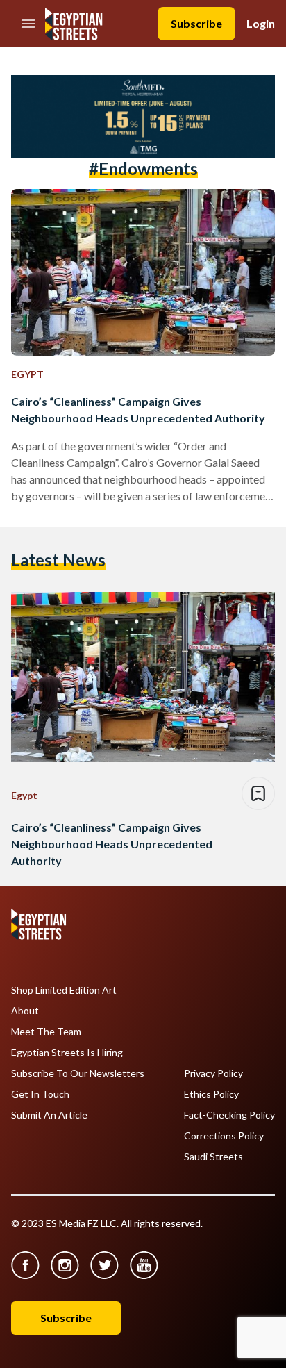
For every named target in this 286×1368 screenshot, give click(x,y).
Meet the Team (46, 1031)
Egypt (27, 374)
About (25, 1010)
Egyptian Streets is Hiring (67, 1052)
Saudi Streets (213, 1156)
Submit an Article (49, 1115)
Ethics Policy (211, 1094)
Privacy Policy (213, 1073)
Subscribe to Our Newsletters (77, 1073)
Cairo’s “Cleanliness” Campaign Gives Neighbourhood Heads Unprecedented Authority (138, 410)
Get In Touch (40, 1094)
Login (260, 23)
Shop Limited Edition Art (64, 990)
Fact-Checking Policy (229, 1115)
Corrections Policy (224, 1136)
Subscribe (196, 23)
